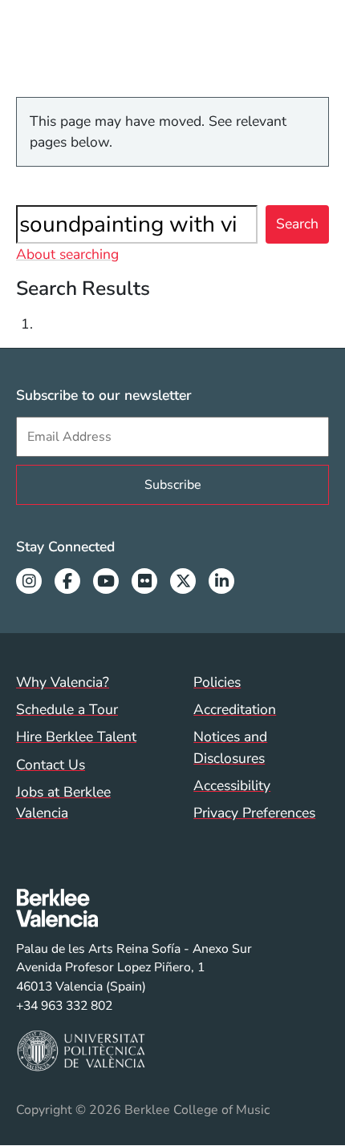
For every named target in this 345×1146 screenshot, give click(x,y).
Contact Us (50, 764)
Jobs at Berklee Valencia (63, 802)
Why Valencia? (62, 682)
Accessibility (231, 785)
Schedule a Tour (67, 709)
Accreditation (234, 709)
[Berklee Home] (134, 908)
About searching (67, 254)
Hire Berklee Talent (76, 736)
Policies (217, 682)
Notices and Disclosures (230, 747)
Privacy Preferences (254, 812)
